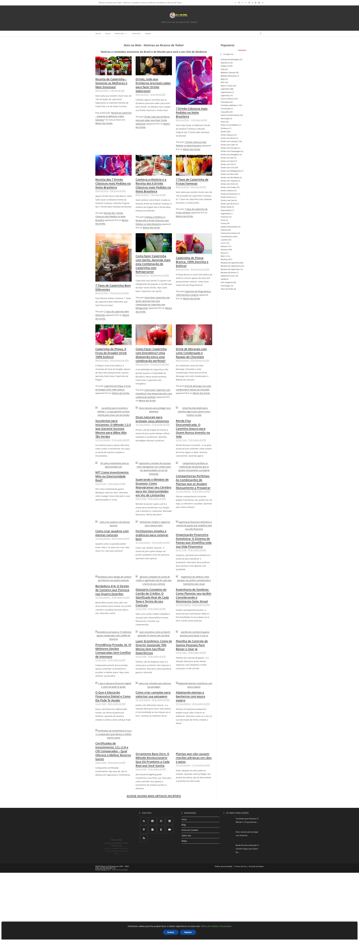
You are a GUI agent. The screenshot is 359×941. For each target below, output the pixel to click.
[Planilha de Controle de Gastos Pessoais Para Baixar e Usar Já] (194, 635)
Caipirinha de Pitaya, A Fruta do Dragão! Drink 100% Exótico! (111, 353)
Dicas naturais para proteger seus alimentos (152, 419)
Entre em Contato (190, 822)
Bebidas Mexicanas (229, 76)
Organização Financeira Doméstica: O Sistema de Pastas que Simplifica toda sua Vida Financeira (194, 540)
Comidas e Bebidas (228, 105)
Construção (225, 108)
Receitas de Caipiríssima (231, 266)
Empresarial (226, 210)
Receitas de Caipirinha (230, 262)
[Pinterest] (144, 822)
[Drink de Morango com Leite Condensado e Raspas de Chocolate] (194, 343)
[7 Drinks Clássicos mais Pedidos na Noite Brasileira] (194, 103)
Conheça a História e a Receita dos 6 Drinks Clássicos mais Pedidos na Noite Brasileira (153, 185)
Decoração (225, 118)
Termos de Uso (241, 859)
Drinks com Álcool (228, 138)
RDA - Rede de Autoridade (118, 862)
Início (184, 812)
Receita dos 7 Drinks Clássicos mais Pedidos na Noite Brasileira (113, 183)
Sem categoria (227, 282)
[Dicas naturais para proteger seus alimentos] (154, 411)
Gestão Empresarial (229, 226)
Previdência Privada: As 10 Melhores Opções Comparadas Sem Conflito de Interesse (113, 650)
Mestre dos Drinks (103, 123)
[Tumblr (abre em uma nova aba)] (252, 2)
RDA (222, 256)
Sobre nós (186, 828)
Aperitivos (225, 62)
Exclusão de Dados (256, 859)
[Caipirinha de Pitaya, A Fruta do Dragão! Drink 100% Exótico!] (113, 343)
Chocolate (225, 102)
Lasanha (224, 239)
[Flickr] (152, 822)
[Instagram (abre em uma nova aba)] (246, 2)
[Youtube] (169, 822)
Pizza (223, 253)
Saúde (223, 279)
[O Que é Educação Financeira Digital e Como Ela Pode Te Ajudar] (113, 686)
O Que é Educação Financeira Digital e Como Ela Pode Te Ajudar (113, 696)
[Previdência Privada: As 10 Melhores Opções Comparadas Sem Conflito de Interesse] (113, 639)
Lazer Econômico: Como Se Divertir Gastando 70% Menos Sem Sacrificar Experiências (154, 647)
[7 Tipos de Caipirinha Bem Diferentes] (113, 280)
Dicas (223, 121)
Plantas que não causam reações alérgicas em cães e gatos (194, 758)
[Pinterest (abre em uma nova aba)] (242, 2)
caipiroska (225, 95)
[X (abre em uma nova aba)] (235, 2)
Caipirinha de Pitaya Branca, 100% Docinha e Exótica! (192, 262)
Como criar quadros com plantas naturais (112, 533)
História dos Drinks (229, 233)
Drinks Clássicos (227, 135)
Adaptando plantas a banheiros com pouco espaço (190, 696)
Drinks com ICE (227, 164)
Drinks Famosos (227, 197)
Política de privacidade (223, 859)
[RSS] (144, 830)
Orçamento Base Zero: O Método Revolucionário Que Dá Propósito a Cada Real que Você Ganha (153, 749)
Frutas (223, 223)
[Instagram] (161, 813)
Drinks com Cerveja (229, 148)
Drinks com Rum (227, 174)
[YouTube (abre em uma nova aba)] (259, 2)
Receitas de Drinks (228, 272)
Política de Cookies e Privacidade (216, 926)
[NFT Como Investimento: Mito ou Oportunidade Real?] (113, 466)
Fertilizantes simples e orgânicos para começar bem (152, 535)
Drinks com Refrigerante (231, 171)
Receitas (224, 259)
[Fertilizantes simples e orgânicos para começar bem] (154, 525)
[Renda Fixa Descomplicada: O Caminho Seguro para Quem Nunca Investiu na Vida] (194, 415)
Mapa (184, 833)
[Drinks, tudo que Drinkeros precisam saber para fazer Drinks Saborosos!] (154, 73)
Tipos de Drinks (227, 289)
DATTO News (100, 859)
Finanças (224, 216)
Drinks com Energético (230, 154)
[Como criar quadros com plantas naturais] (113, 525)
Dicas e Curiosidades (229, 125)
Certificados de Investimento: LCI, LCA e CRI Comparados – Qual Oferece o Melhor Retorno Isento (113, 751)
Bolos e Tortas (227, 85)
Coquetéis (225, 112)
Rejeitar (188, 932)
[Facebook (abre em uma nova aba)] (239, 2)
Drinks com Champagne (231, 151)
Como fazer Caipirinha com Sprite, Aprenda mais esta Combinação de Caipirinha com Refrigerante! (153, 264)
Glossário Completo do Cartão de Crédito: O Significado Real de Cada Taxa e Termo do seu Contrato (152, 597)
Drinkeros (225, 128)
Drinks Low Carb (227, 200)
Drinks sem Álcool (228, 203)
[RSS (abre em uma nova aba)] (262, 2)
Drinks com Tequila (229, 180)
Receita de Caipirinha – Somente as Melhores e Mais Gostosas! (111, 83)
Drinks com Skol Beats (230, 177)
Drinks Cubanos (227, 190)
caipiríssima (225, 92)
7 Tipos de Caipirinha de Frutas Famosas (192, 181)
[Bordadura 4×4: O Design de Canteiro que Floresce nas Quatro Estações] (113, 580)
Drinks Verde (226, 207)
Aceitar (170, 932)
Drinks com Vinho (228, 184)
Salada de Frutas (227, 275)
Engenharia (225, 213)
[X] (144, 813)
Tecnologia (225, 285)
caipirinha (225, 89)
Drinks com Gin (227, 161)
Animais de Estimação (230, 59)
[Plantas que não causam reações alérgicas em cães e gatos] (194, 748)
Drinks (223, 131)
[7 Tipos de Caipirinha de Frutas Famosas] (194, 174)
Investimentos (227, 236)
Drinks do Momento (229, 194)
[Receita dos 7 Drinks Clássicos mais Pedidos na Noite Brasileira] (113, 174)
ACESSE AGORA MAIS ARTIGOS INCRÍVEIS (154, 788)
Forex (223, 220)
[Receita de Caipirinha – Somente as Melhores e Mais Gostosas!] (113, 73)
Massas (224, 246)
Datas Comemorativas (230, 115)
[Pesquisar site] (261, 33)
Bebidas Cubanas (228, 72)
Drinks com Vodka (228, 187)
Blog (222, 79)
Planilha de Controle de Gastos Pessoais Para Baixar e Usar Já (192, 645)
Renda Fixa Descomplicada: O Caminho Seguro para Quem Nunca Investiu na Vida (193, 428)
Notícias (224, 249)
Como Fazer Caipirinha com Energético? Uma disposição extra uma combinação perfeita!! (151, 355)
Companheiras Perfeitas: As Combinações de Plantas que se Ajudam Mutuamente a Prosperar (193, 482)
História (224, 230)
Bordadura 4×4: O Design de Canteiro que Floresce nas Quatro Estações (112, 590)
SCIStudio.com (113, 859)
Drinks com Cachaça (229, 141)
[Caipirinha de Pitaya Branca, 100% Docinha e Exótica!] (194, 252)
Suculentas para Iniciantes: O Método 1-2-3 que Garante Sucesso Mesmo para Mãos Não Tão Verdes (113, 428)
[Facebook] (152, 813)
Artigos (224, 66)
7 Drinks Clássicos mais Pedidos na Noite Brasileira (192, 112)
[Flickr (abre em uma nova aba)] (255, 2)
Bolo (223, 82)
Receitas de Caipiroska (230, 269)
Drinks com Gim (227, 157)
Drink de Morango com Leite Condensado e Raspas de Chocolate (191, 353)
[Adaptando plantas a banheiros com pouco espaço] (194, 686)
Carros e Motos (227, 98)
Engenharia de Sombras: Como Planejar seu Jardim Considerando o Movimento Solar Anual (193, 595)
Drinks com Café (227, 144)
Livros (223, 243)
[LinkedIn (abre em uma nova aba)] (249, 2)
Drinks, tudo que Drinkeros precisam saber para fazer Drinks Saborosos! (153, 85)
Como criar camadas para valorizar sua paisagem (153, 694)
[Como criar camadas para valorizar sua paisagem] (154, 686)
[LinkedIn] (169, 813)
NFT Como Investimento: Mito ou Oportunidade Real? (112, 476)
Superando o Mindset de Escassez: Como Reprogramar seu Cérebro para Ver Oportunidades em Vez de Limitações (153, 487)
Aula (222, 69)
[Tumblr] (161, 822)
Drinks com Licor (228, 167)
